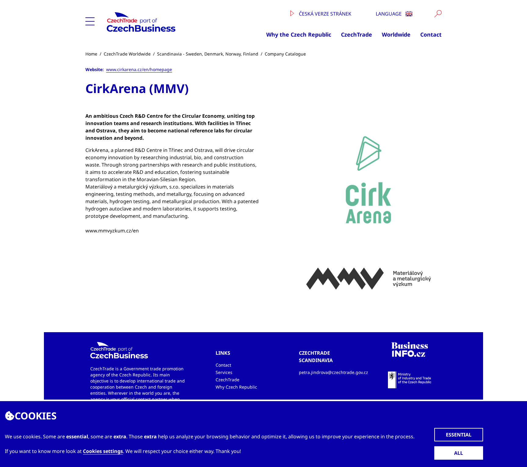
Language (389, 13)
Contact (431, 34)
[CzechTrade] (162, 22)
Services (224, 372)
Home (91, 54)
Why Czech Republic (236, 387)
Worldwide (396, 34)
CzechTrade (356, 34)
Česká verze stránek (324, 13)
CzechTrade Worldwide (127, 54)
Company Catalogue (285, 54)
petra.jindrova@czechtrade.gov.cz (333, 372)
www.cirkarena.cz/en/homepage (139, 69)
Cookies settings (103, 451)
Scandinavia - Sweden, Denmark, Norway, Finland (207, 54)
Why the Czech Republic (298, 34)
